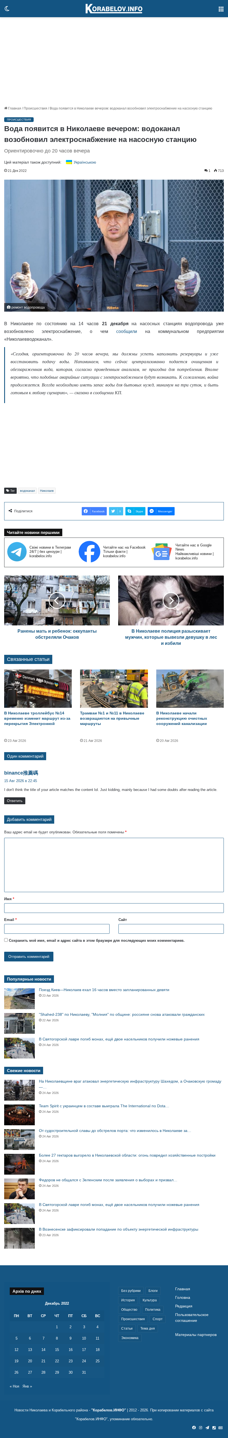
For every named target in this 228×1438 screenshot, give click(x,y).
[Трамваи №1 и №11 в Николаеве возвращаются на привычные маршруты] (114, 688)
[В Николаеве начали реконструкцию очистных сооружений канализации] (190, 688)
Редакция (183, 1306)
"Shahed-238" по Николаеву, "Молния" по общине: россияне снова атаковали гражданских (122, 1014)
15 (57, 1350)
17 (84, 1350)
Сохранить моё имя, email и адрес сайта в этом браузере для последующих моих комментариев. (97, 940)
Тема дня (147, 1328)
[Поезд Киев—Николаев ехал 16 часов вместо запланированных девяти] (19, 998)
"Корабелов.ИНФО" (108, 1410)
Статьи (127, 1328)
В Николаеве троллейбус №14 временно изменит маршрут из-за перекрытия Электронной (37, 718)
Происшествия (35, 108)
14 (43, 1350)
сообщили (126, 331)
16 (71, 1350)
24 (84, 1361)
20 (30, 1361)
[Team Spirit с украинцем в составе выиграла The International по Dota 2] (19, 1114)
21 (43, 1361)
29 (57, 1372)
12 (16, 1350)
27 (30, 1372)
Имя (9, 899)
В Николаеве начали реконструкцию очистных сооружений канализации (181, 718)
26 (16, 1372)
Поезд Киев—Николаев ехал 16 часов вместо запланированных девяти (104, 989)
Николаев (47, 490)
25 (98, 1361)
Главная (14, 108)
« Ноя (14, 1386)
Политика (152, 1310)
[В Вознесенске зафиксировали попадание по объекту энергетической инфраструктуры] (19, 1238)
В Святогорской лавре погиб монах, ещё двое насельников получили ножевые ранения (119, 1039)
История (128, 1300)
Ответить (15, 801)
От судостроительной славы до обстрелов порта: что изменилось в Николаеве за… (115, 1130)
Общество (129, 1310)
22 (57, 1361)
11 (97, 1338)
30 (71, 1372)
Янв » (27, 1386)
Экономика (129, 1338)
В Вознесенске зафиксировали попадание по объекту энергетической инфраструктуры (118, 1229)
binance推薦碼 (21, 773)
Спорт (158, 1319)
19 (16, 1361)
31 (84, 1372)
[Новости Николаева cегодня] (114, 8)
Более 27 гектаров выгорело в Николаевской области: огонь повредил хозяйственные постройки (127, 1155)
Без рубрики (131, 1291)
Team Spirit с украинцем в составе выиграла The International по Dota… (104, 1106)
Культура (150, 1300)
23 (71, 1361)
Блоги (153, 1291)
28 (43, 1372)
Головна (182, 1298)
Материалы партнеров (196, 1335)
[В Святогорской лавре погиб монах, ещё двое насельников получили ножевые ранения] (19, 1048)
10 (84, 1338)
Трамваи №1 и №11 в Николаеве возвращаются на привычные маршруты (112, 718)
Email (10, 920)
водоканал (27, 490)
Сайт (122, 920)
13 (30, 1350)
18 (98, 1350)
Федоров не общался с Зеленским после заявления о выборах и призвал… (108, 1180)
